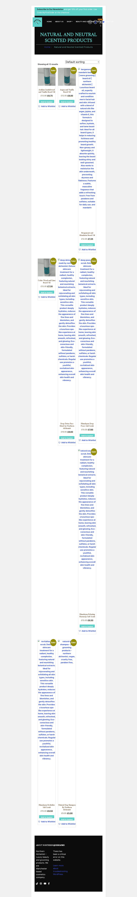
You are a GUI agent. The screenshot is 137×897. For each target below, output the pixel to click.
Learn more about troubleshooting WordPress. (60, 869)
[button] (46, 106)
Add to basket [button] (46, 102)
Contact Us (108, 22)
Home (49, 22)
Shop (69, 22)
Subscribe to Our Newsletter (50, 9)
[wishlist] (103, 22)
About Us (59, 22)
